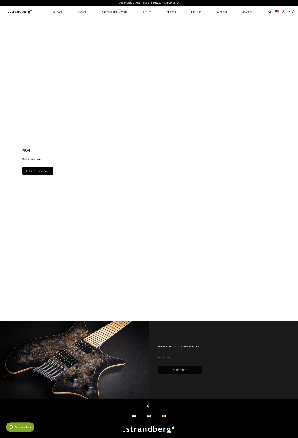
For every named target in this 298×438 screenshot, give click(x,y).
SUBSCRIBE (180, 370)
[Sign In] (283, 11)
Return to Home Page (37, 171)
